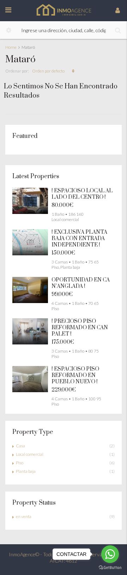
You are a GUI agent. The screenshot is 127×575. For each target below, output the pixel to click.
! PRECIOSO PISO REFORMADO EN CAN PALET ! (80, 327)
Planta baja (26, 471)
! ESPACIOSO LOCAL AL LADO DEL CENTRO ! (82, 194)
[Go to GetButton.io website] (110, 567)
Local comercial (29, 454)
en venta (23, 516)
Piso (19, 462)
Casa (20, 445)
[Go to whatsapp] (110, 554)
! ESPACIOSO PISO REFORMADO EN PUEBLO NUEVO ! (75, 375)
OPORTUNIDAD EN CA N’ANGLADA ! (81, 283)
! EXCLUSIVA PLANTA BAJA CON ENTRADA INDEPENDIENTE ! (79, 238)
